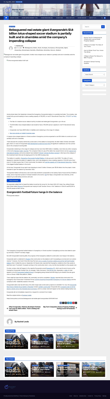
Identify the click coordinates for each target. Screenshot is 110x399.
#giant (66, 47)
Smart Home (14, 18)
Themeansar (32, 395)
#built (39, 47)
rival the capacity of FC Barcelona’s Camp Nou (58, 162)
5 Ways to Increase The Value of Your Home (40, 344)
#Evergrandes (59, 47)
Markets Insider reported (21, 151)
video (66, 270)
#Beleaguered (28, 47)
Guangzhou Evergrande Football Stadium (32, 158)
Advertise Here (82, 395)
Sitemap (104, 395)
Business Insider (27, 295)
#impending (18, 50)
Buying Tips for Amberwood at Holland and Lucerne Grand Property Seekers (93, 39)
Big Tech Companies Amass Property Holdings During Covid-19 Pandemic (59, 307)
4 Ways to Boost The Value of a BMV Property (66, 344)
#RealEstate (39, 50)
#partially (32, 50)
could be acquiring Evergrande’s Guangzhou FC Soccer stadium (53, 279)
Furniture (59, 18)
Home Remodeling (47, 18)
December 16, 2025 (90, 372)
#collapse (44, 47)
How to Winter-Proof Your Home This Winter (67, 369)
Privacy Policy (98, 395)
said (46, 174)
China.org (20, 186)
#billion (35, 47)
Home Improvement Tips (30, 18)
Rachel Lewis (19, 45)
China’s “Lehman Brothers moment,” (49, 153)
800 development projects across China (39, 143)
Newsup (25, 395)
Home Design (82, 18)
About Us (92, 18)
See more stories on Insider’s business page (22, 133)
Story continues (13, 180)
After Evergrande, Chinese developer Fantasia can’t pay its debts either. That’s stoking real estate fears (25, 308)
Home (70, 395)
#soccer (53, 50)
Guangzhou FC (50, 268)
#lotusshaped (25, 50)
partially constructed (44, 287)
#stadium (58, 50)
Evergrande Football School (25, 272)
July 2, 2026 (11, 374)
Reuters (28, 259)
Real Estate (70, 18)
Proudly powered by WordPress (11, 395)
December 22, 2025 (38, 372)
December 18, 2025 (64, 372)
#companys (51, 47)
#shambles (47, 50)
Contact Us (90, 395)
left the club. (52, 270)
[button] (102, 18)
